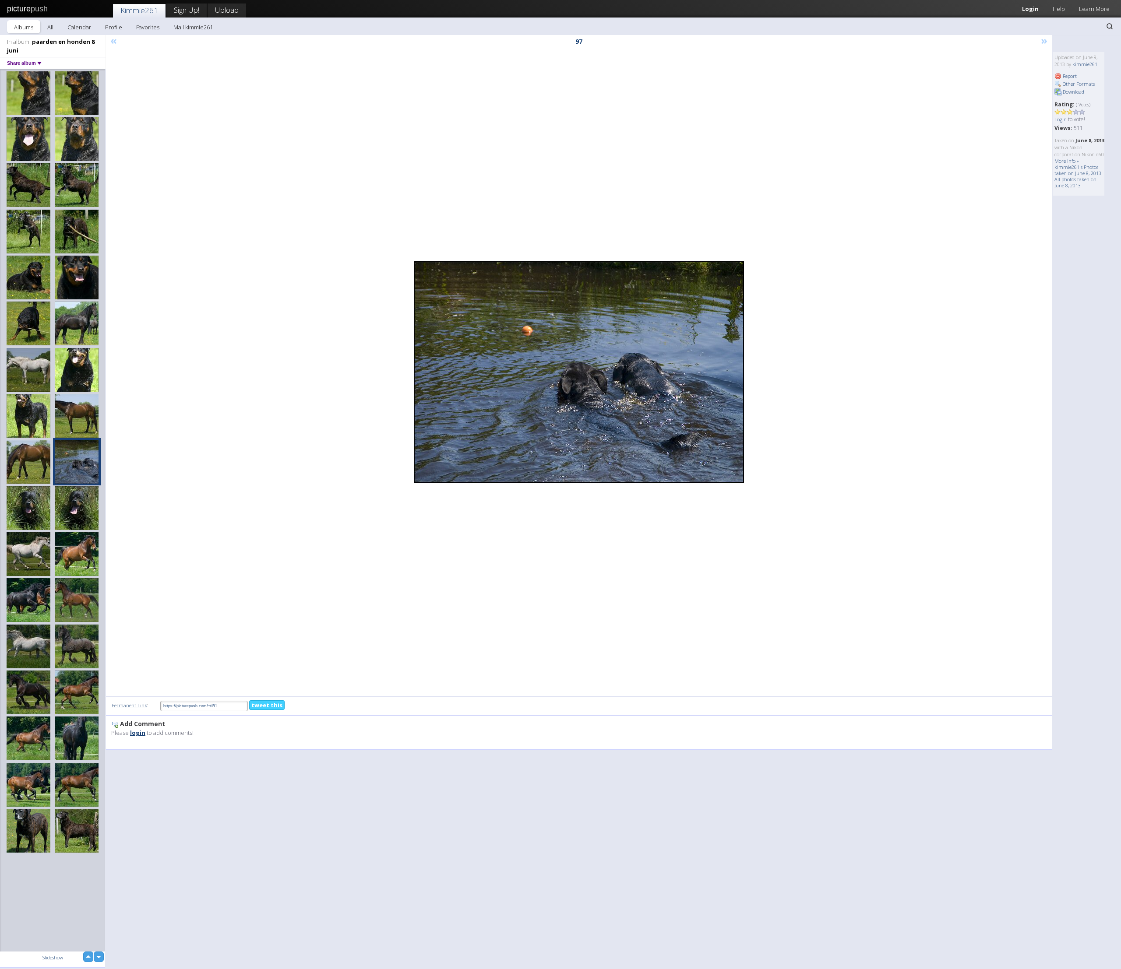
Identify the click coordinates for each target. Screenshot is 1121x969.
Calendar (79, 27)
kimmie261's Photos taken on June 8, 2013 (1077, 170)
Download (1072, 91)
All (50, 27)
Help (1059, 9)
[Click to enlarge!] (579, 372)
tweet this (266, 705)
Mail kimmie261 (193, 27)
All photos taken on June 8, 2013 (1075, 182)
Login (1030, 9)
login (137, 733)
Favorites (147, 27)
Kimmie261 (139, 10)
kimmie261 (1084, 64)
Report (1069, 76)
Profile (113, 27)
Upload (227, 10)
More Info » (1066, 161)
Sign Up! (186, 10)
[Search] (1110, 26)
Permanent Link (129, 705)
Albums (23, 27)
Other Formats (1078, 84)
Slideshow (52, 957)
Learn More (1094, 9)
